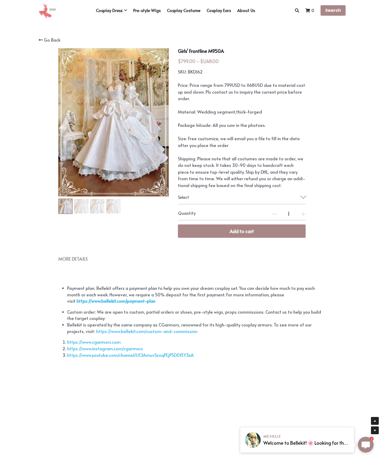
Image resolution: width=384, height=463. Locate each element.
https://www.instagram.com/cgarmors (105, 348)
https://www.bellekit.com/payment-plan (116, 301)
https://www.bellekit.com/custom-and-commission (146, 331)
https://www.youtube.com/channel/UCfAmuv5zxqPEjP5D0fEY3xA (130, 355)
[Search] (297, 10)
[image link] (47, 10)
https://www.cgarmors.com (94, 342)
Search (333, 10)
